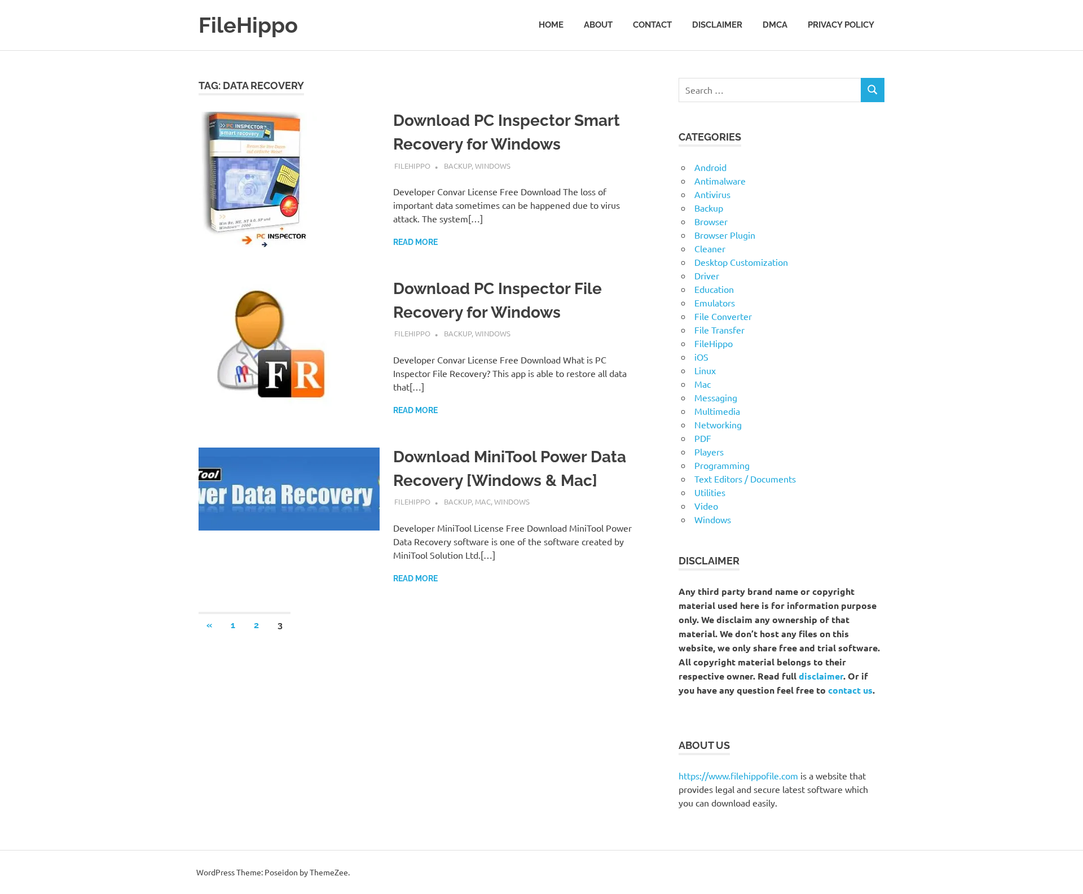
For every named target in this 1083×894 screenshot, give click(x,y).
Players (709, 451)
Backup (458, 165)
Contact (652, 25)
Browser (711, 221)
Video (706, 505)
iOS (701, 356)
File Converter (723, 316)
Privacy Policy (841, 25)
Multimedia (717, 411)
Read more (415, 242)
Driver (706, 275)
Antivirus (712, 194)
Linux (705, 370)
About (598, 25)
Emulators (714, 302)
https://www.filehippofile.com (738, 775)
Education (714, 289)
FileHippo (248, 25)
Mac (483, 501)
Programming (722, 465)
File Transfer (719, 329)
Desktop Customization (741, 262)
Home (551, 25)
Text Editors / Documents (745, 478)
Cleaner (709, 248)
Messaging (715, 397)
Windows (492, 165)
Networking (718, 424)
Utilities (709, 492)
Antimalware (720, 180)
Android (710, 167)
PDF (702, 438)
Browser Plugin (724, 234)
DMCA (775, 25)
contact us (850, 690)
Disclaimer (717, 25)
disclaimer (821, 676)
